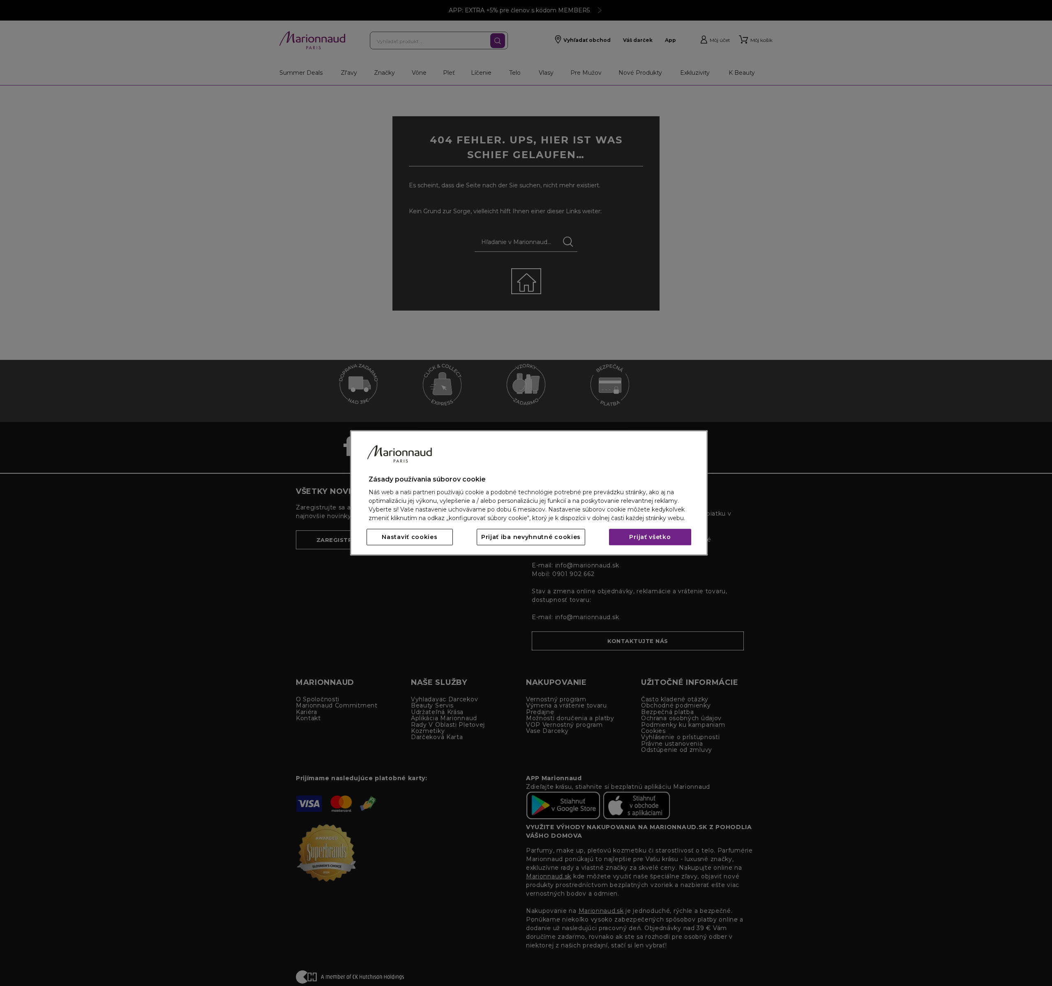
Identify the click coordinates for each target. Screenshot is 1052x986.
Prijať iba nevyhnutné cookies (531, 537)
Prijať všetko (650, 537)
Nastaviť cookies (409, 537)
